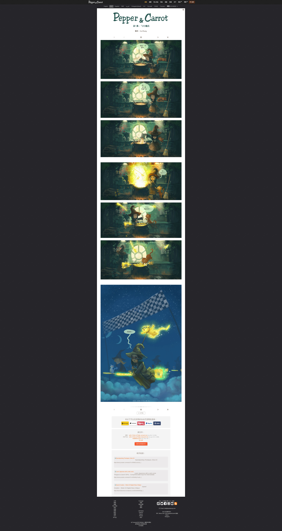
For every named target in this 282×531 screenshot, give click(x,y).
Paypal (141, 515)
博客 (185, 2)
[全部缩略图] (141, 37)
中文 (111, 6)
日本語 (156, 6)
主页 (115, 501)
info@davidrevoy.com (169, 508)
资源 (170, 2)
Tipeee (141, 514)
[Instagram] (169, 504)
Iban (141, 517)
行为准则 (141, 525)
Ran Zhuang (143, 31)
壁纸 (141, 507)
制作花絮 (141, 504)
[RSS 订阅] (175, 504)
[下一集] (158, 37)
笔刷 (141, 506)
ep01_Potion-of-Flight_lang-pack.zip (144, 437)
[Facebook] (165, 504)
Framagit (141, 501)
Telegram (167, 516)
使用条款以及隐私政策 (141, 524)
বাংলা (144, 6)
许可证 (115, 517)
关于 (175, 2)
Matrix (167, 515)
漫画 (146, 2)
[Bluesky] (162, 504)
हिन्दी (123, 6)
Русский (150, 6)
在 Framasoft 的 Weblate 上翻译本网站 (141, 522)
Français (162, 6)
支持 (192, 2)
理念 (161, 2)
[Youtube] (172, 504)
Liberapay (141, 510)
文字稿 (141, 413)
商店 (179, 2)
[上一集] (124, 37)
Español (117, 6)
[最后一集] (167, 37)
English (106, 6)
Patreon (141, 512)
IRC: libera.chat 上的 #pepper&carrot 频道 (167, 513)
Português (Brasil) (136, 6)
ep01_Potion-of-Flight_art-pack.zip (143, 435)
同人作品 (156, 2)
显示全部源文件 (141, 444)
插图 (150, 2)
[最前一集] (114, 37)
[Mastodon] (158, 504)
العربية (127, 6)
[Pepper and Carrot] (96, 3)
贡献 (166, 2)
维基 (141, 502)
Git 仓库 (141, 440)
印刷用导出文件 (141, 438)
